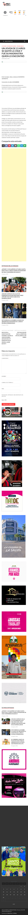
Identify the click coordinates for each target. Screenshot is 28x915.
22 (21, 894)
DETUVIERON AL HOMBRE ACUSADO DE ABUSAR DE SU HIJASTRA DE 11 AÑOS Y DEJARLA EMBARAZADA (13, 321)
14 (17, 892)
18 (7, 894)
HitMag (14, 913)
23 (24, 894)
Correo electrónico (8, 382)
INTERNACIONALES (20, 46)
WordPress (10, 913)
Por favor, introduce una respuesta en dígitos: (12, 395)
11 (7, 892)
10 (3, 892)
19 (10, 894)
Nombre (4, 376)
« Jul (14, 904)
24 (3, 897)
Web (3, 388)
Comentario (5, 358)
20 (14, 894)
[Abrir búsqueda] (25, 41)
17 (3, 894)
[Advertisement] (14, 28)
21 (17, 894)
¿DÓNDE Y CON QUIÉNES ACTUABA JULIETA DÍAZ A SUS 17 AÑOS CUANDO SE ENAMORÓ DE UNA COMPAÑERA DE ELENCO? (14, 270)
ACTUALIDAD (4, 46)
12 (10, 892)
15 (21, 892)
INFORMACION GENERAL (11, 46)
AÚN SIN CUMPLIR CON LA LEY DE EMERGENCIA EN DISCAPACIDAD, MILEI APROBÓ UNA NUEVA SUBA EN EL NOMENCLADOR (12, 296)
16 (24, 892)
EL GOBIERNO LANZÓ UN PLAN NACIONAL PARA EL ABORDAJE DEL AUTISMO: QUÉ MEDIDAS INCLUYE (18, 741)
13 (14, 892)
